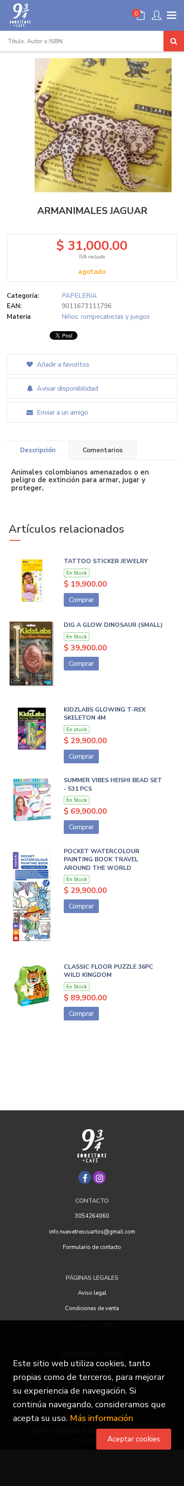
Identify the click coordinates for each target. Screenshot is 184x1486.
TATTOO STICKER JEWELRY (106, 561)
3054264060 (92, 1216)
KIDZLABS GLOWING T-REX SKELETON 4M (104, 714)
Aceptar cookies (133, 1439)
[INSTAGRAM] (99, 1177)
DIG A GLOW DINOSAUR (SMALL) (113, 625)
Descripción (38, 450)
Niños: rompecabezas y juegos (106, 316)
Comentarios (103, 450)
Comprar (81, 600)
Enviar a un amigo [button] (61, 412)
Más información (101, 1418)
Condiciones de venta (92, 1308)
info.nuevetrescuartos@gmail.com (92, 1232)
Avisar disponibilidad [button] (66, 388)
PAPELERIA (79, 295)
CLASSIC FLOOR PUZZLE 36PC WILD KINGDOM (108, 971)
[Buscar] (173, 41)
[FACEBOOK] (84, 1177)
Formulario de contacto (92, 1247)
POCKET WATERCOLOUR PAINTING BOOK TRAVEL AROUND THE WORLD (101, 859)
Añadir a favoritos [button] (62, 364)
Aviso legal (92, 1293)
